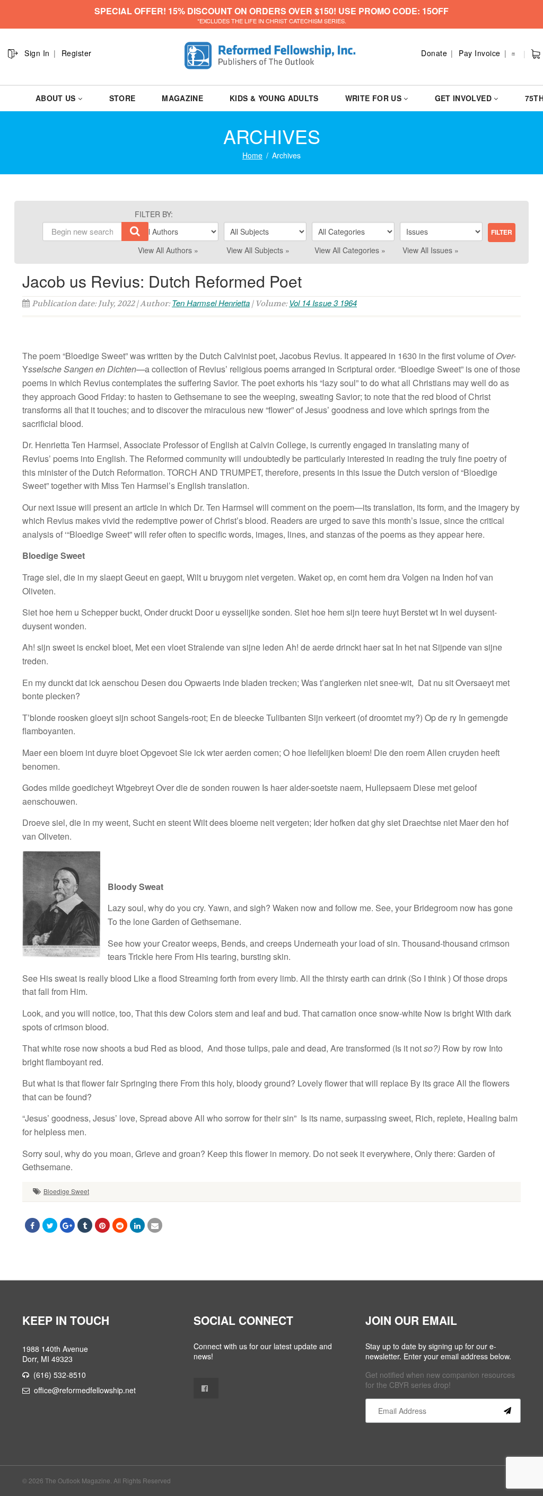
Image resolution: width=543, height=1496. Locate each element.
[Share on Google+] (67, 1225)
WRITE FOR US (373, 98)
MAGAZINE (182, 98)
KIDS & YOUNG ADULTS (274, 98)
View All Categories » (350, 250)
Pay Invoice (480, 53)
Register (77, 53)
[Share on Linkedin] (137, 1225)
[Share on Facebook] (32, 1225)
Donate (434, 53)
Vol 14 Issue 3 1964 (323, 302)
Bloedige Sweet (66, 1191)
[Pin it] (102, 1225)
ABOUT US (56, 98)
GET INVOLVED (463, 98)
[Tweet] (49, 1225)
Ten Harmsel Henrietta (211, 302)
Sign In (37, 53)
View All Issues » (430, 250)
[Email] (154, 1225)
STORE (122, 98)
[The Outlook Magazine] (271, 56)
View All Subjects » (258, 250)
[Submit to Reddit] (119, 1225)
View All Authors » (168, 250)
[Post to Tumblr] (84, 1225)
